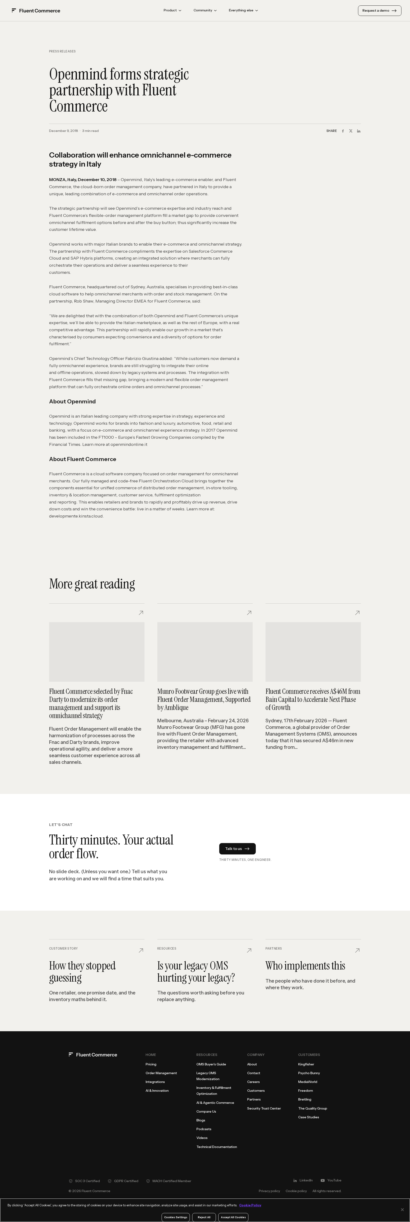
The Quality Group (312, 1108)
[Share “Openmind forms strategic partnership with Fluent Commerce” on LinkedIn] (359, 131)
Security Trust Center (264, 1108)
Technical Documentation (216, 1147)
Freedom (305, 1090)
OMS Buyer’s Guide (211, 1064)
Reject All (204, 1217)
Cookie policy (296, 1191)
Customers (256, 1090)
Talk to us (233, 848)
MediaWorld (307, 1082)
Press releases (62, 51)
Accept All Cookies (233, 1217)
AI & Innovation (157, 1090)
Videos (202, 1138)
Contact (253, 1073)
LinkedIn (306, 1180)
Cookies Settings (175, 1217)
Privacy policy (269, 1191)
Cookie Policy (250, 1205)
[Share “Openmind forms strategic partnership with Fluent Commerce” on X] (351, 131)
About (252, 1064)
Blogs (200, 1120)
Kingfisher (306, 1064)
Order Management (161, 1073)
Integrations (155, 1082)
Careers (253, 1082)
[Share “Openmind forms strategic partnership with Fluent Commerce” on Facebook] (343, 131)
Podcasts (203, 1129)
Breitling (304, 1099)
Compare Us (206, 1111)
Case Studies (308, 1117)
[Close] (402, 1209)
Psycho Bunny (309, 1073)
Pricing (151, 1064)
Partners (254, 1099)
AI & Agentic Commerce (215, 1103)
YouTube (334, 1180)
